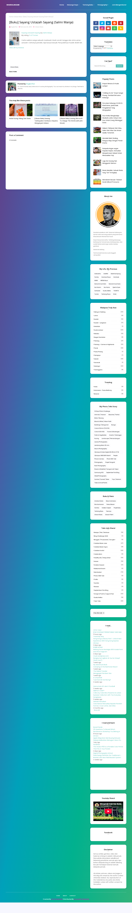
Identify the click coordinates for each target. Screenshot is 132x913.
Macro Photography (100, 449)
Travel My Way (98, 636)
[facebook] (95, 23)
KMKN (96, 280)
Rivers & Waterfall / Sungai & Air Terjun (106, 469)
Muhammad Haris (114, 284)
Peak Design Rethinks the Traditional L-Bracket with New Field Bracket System (107, 756)
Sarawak (108, 362)
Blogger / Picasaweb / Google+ (108, 540)
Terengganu (108, 370)
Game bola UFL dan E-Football (104, 686)
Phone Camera (99, 459)
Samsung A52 (99, 472)
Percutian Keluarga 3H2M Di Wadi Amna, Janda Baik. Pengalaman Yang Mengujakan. (112, 106)
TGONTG (116, 291)
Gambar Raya (106, 277)
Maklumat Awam (108, 569)
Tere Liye (108, 511)
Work (114, 294)
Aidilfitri (106, 274)
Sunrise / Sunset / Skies (101, 479)
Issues (108, 561)
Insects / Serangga (115, 435)
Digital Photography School (103, 753)
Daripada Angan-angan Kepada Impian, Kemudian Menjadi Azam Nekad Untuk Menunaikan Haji (112, 151)
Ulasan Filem (109, 514)
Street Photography (100, 476)
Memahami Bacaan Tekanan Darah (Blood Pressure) (112, 181)
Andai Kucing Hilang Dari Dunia (20, 118)
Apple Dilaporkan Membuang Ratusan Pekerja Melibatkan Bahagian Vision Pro (107, 739)
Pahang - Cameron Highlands (108, 344)
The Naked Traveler (100, 671)
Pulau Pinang (108, 352)
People (115, 455)
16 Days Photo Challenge (102, 411)
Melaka (108, 334)
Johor (108, 316)
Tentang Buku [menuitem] (88, 5)
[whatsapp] (114, 28)
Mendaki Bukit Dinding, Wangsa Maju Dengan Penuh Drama (112, 140)
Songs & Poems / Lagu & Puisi (108, 594)
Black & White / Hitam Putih (102, 421)
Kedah (108, 319)
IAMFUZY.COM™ (98, 691)
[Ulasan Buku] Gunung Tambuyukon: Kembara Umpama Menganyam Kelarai (46, 120)
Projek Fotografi (110, 462)
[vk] (95, 28)
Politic (108, 579)
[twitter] (102, 23)
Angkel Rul (14, 27)
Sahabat (97, 291)
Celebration (108, 554)
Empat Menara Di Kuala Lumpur (110, 84)
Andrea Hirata (98, 501)
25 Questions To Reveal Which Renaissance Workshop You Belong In (106, 730)
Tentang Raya (105, 294)
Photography (98, 462)
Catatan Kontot (108, 550)
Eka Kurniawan (99, 504)
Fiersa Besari (110, 504)
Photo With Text (111, 459)
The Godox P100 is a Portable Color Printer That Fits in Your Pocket (108, 748)
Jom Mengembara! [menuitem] (119, 5)
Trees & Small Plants (100, 483)
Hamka (96, 508)
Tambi (96, 294)
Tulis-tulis (108, 601)
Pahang (108, 341)
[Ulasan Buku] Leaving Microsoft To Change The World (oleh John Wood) (71, 120)
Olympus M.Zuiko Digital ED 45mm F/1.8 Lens (106, 452)
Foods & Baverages (113, 432)
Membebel (108, 572)
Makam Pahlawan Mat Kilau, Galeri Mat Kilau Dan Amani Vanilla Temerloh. (112, 130)
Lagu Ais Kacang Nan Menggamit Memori (109, 162)
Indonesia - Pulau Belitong (108, 390)
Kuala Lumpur (108, 330)
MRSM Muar (104, 280)
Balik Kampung (116, 274)
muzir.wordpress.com (101, 656)
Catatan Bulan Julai (108, 543)
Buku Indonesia (111, 501)
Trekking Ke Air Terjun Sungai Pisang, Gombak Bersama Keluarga (112, 95)
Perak (108, 348)
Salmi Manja (47, 33)
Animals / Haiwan (100, 414)
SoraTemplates (56, 899)
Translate (109, 48)
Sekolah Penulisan (99, 701)
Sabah (108, 359)
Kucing (96, 438)
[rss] (120, 28)
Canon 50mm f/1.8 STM (101, 428)
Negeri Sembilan (108, 337)
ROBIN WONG (98, 647)
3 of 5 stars (33, 35)
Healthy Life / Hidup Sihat (108, 558)
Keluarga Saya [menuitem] (72, 5)
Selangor (108, 366)
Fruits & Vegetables (100, 435)
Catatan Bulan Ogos (108, 547)
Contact (73, 895)
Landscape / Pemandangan (111, 438)
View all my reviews (16, 48)
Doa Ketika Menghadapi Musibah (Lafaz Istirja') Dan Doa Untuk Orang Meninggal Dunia (112, 119)
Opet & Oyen (116, 287)
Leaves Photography (100, 442)
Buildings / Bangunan (101, 425)
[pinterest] (120, 23)
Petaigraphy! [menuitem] (102, 5)
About (65, 895)
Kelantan (108, 326)
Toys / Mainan (116, 479)
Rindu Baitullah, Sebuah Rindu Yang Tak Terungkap (112, 171)
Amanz (95, 736)
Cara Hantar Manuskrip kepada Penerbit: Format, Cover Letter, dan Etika (107, 705)
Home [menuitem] (62, 5)
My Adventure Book (100, 665)
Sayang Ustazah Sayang (30, 33)
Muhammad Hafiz (100, 284)
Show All (97, 710)
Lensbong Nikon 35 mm (101, 445)
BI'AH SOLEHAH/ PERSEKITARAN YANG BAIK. (107, 632)
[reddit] (114, 23)
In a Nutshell (97, 678)
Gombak (116, 277)
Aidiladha (97, 274)
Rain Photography (100, 466)
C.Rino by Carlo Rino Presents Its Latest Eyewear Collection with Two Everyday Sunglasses (107, 695)
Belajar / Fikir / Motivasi (108, 532)
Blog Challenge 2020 (108, 536)
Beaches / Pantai (114, 414)
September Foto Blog (112, 472)
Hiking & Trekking (108, 312)
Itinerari (108, 394)
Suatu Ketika (107, 291)
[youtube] (108, 28)
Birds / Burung (99, 418)
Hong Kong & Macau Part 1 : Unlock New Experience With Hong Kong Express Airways (107, 641)
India (108, 387)
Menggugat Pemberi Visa (102, 673)
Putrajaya (108, 355)
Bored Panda (97, 727)
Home (11, 17)
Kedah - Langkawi (108, 323)
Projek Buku (117, 508)
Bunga (113, 425)
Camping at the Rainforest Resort (105, 667)
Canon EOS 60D (99, 432)
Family (96, 277)
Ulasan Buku (18, 17)
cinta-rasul (97, 630)
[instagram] (102, 28)
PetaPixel (96, 744)
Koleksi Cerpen (106, 508)
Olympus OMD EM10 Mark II (102, 455)
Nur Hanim (97, 287)
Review (108, 587)
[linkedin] (108, 23)
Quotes (108, 583)
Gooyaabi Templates (81, 899)
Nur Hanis (107, 287)
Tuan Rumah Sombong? (102, 680)
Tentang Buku (98, 511)
